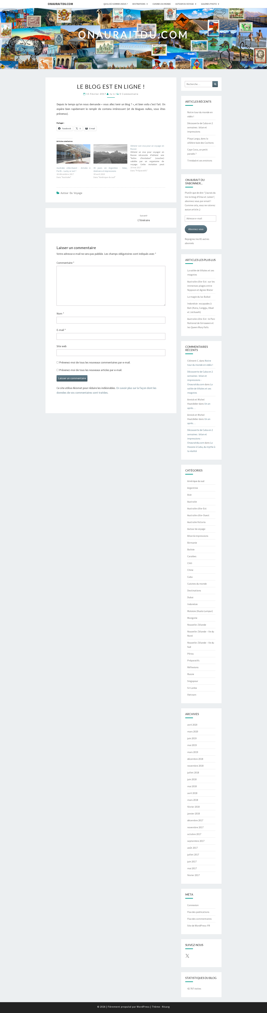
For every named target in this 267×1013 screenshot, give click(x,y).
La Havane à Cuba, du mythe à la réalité (201, 447)
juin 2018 (192, 779)
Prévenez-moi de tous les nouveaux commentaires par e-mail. (94, 362)
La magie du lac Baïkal (198, 296)
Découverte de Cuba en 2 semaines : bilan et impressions (200, 127)
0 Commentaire (129, 94)
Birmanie (192, 542)
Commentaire (65, 263)
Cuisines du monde (162, 3)
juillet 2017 (193, 854)
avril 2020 (192, 724)
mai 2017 (192, 868)
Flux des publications (198, 911)
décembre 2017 (195, 820)
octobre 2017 (194, 834)
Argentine (192, 487)
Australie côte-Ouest (198, 515)
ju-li (113, 94)
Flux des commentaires (199, 918)
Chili (189, 563)
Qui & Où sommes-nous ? (116, 3)
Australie (192, 501)
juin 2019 (192, 738)
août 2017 (192, 847)
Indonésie (192, 604)
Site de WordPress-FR (198, 925)
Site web (61, 346)
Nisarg (166, 1006)
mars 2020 (192, 731)
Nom (60, 313)
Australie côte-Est (197, 508)
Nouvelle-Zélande (196, 624)
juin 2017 (192, 861)
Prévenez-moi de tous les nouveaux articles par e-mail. (90, 370)
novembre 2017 (195, 827)
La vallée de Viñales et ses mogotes (200, 388)
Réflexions (193, 667)
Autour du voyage (184, 3)
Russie (190, 674)
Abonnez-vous (195, 229)
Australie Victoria (196, 522)
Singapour (192, 681)
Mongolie (192, 617)
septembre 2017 (195, 840)
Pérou (190, 653)
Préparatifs (193, 660)
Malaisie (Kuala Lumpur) (200, 611)
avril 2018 (192, 793)
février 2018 (193, 806)
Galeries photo (209, 3)
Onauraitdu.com (60, 4)
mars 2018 (192, 799)
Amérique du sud (195, 481)
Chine (190, 569)
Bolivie (191, 549)
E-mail (61, 330)
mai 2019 (192, 745)
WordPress (143, 1006)
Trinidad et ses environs (199, 160)
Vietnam (191, 694)
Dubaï (190, 597)
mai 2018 (192, 786)
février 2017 (193, 875)
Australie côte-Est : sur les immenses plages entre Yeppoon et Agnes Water (201, 285)
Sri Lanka (192, 687)
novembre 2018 (195, 765)
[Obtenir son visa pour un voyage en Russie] (148, 158)
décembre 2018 (195, 758)
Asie (189, 494)
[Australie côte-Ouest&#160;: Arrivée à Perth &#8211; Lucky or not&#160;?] (73, 154)
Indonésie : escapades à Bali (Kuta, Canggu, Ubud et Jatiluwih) (200, 307)
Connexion (193, 905)
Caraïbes (191, 556)
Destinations (138, 3)
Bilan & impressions (197, 535)
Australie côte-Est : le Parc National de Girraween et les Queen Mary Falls (201, 323)
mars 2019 (192, 752)
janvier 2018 (193, 813)
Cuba (190, 576)
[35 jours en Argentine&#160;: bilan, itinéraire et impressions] (110, 154)
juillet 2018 (193, 772)
